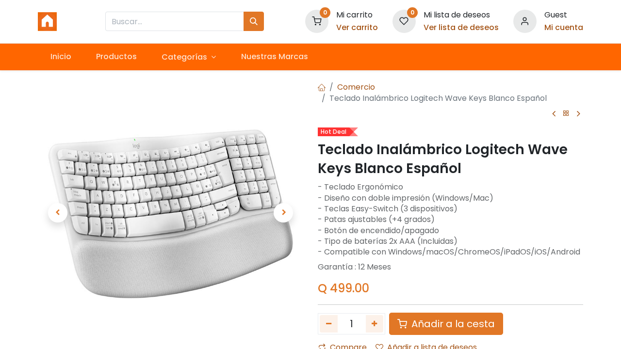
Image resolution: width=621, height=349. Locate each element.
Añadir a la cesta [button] (452, 324)
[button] (58, 212)
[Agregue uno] (375, 324)
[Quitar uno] (329, 324)
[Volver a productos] (566, 114)
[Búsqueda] (254, 21)
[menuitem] (60, 57)
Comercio (356, 87)
